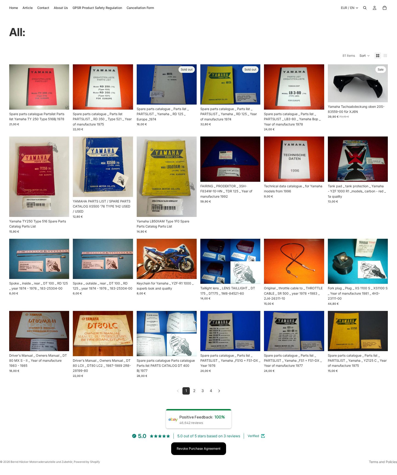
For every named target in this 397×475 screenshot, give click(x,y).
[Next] (219, 391)
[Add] (62, 102)
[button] (365, 56)
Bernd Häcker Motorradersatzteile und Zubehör (41, 462)
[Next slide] (190, 85)
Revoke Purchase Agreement (199, 448)
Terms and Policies (383, 462)
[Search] (365, 8)
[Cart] (385, 8)
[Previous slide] (143, 85)
